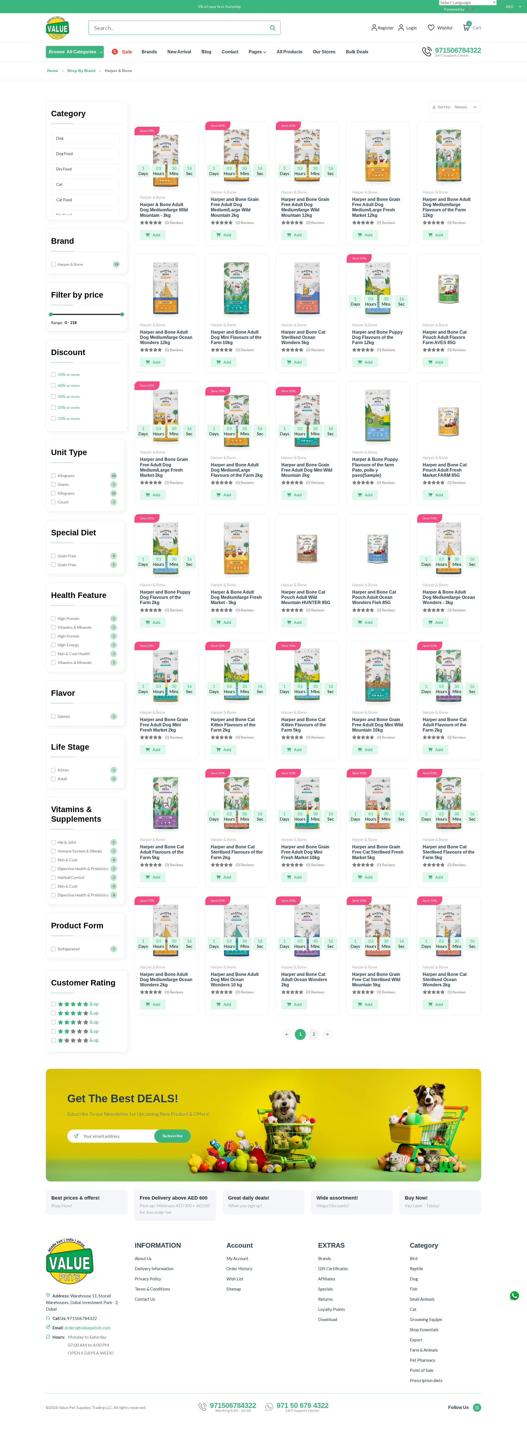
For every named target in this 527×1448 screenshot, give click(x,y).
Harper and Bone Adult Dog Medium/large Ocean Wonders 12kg (166, 337)
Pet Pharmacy (422, 1360)
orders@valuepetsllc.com (87, 1327)
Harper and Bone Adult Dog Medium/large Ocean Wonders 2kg (166, 979)
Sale (127, 52)
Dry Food (64, 169)
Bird (413, 1258)
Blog (206, 51)
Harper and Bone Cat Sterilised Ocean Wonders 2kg (445, 979)
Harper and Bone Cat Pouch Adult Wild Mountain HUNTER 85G (305, 597)
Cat (59, 184)
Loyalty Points (331, 1309)
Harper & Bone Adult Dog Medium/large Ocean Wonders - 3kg (449, 597)
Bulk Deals (357, 51)
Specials (325, 1288)
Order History (239, 1268)
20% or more (69, 407)
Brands (149, 51)
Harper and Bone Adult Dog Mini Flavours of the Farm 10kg (236, 337)
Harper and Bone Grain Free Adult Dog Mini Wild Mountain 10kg (377, 724)
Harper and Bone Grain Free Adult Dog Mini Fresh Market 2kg (164, 724)
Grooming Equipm (426, 1319)
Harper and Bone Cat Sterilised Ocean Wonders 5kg (303, 337)
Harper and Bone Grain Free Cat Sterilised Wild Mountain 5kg (376, 979)
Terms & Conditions (152, 1288)
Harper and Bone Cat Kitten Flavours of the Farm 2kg (233, 724)
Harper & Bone (152, 197)
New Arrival (179, 51)
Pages (255, 51)
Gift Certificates (333, 1268)
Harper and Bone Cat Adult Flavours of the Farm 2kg (445, 724)
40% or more (69, 385)
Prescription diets (426, 1380)
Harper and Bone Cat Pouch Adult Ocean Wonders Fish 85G (374, 597)
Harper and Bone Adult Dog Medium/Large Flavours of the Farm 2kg (237, 470)
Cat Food (64, 199)
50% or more (69, 374)
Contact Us (145, 1299)
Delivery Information (154, 1268)
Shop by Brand (81, 70)
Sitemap (233, 1288)
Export (416, 1339)
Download (327, 1319)
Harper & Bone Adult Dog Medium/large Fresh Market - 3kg (236, 597)
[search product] (272, 28)
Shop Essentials (424, 1329)
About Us (143, 1258)
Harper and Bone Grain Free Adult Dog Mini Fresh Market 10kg (305, 852)
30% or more (69, 396)
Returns (325, 1299)
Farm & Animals (424, 1349)
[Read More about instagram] (477, 1407)
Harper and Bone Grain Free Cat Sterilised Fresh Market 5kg (377, 852)
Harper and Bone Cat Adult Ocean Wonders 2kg (304, 979)
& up (94, 1004)
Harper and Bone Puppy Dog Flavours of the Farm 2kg (165, 597)
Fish (413, 1288)
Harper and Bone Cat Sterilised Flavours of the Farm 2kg (237, 852)
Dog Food (64, 153)
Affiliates (326, 1278)
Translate (483, 9)
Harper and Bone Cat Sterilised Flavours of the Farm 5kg (449, 852)
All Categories (72, 51)
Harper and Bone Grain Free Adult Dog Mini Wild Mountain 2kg (306, 470)
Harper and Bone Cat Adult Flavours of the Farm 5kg (162, 852)
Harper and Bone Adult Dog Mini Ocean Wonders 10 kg (235, 979)
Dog (59, 138)
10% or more (69, 418)
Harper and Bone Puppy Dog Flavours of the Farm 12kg (377, 337)
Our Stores (324, 51)
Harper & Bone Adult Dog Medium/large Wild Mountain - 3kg (164, 209)
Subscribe (172, 1136)
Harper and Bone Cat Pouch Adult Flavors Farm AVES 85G (445, 337)
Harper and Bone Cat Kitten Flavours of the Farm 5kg (303, 724)
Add (156, 234)
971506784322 (458, 50)
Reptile (416, 1268)
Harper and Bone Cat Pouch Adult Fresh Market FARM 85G (445, 470)
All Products (289, 51)
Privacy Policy (148, 1278)
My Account (237, 1258)
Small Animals (422, 1299)
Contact (230, 51)
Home (52, 70)
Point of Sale (421, 1370)
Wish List (234, 1278)
